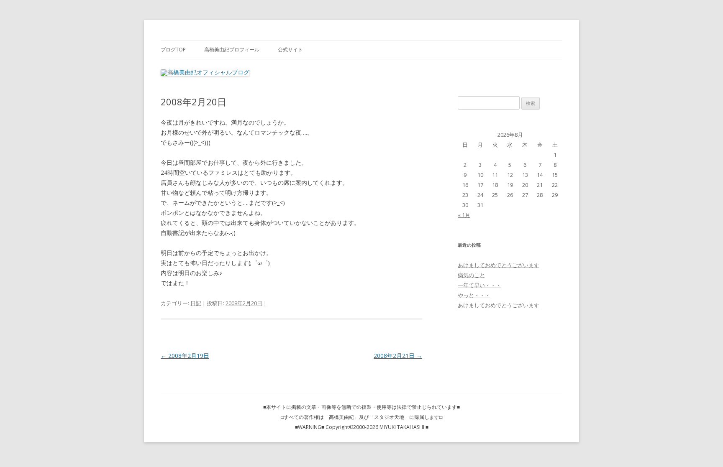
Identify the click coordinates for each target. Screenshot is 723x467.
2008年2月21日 (398, 356)
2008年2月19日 (185, 356)
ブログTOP (173, 49)
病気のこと (471, 275)
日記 (195, 303)
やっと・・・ (474, 295)
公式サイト (290, 49)
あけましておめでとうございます (498, 265)
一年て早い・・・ (479, 285)
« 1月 (464, 215)
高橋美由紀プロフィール (231, 49)
